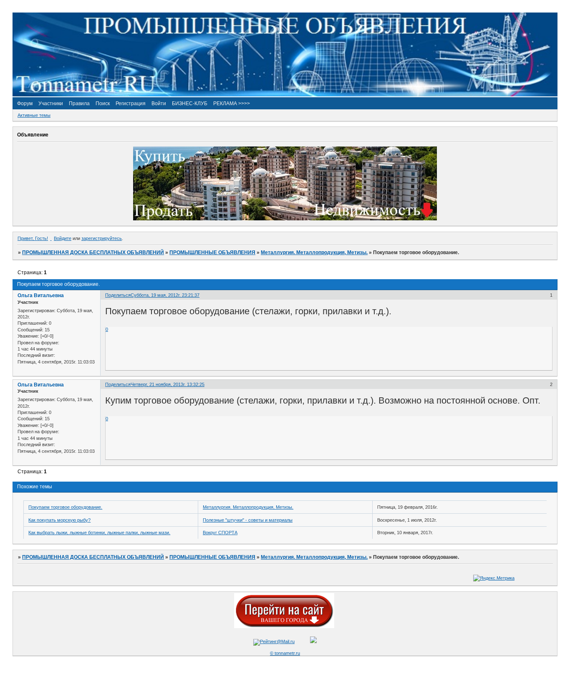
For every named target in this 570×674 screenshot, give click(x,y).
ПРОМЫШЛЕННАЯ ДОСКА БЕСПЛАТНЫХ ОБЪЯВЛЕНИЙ (93, 252)
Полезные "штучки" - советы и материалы (248, 520)
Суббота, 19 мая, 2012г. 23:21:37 (165, 295)
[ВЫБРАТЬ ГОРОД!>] (284, 626)
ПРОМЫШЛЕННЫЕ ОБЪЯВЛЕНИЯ (212, 252)
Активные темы (34, 115)
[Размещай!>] (285, 218)
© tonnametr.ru (285, 653)
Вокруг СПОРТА (220, 532)
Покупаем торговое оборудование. (65, 507)
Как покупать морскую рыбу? (59, 520)
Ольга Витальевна (41, 295)
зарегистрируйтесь (101, 238)
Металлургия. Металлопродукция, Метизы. (314, 252)
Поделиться (118, 295)
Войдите (62, 238)
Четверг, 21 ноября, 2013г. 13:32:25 (167, 384)
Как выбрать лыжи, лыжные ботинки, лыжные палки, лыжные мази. (99, 532)
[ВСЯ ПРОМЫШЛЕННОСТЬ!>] (285, 94)
